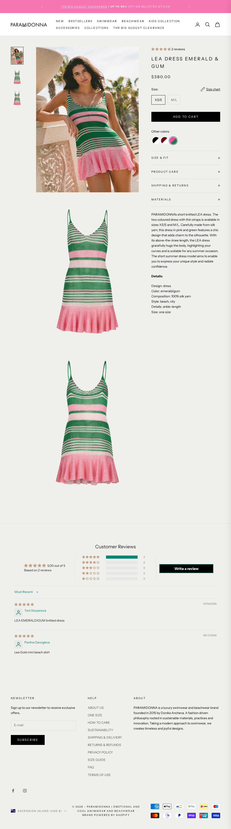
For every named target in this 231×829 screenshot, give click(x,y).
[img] (24, 604)
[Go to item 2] (17, 77)
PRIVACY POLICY (100, 752)
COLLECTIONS (96, 28)
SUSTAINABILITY (100, 730)
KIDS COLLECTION (164, 21)
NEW (60, 21)
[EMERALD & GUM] (173, 140)
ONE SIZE (95, 715)
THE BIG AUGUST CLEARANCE (139, 28)
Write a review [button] (186, 568)
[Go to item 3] (17, 98)
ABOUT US (96, 708)
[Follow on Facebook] (13, 790)
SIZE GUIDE (97, 760)
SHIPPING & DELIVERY (105, 737)
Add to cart (186, 116)
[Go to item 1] (17, 55)
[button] (161, 49)
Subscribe (27, 740)
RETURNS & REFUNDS (104, 745)
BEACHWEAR (133, 21)
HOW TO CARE (99, 723)
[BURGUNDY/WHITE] (164, 140)
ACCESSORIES (68, 28)
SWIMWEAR (107, 21)
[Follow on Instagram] (25, 790)
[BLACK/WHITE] (156, 140)
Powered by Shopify (112, 815)
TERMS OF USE (99, 775)
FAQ (91, 767)
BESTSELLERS (80, 21)
